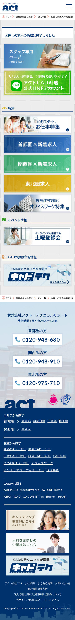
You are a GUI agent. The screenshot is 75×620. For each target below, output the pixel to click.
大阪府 (26, 429)
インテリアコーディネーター (24, 470)
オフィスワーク (42, 463)
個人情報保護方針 (38, 588)
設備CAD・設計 (39, 456)
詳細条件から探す (24, 16)
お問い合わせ (62, 583)
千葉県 (52, 421)
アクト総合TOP (13, 583)
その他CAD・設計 (16, 463)
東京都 (26, 421)
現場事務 (52, 470)
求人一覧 (42, 16)
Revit (58, 489)
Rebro (50, 496)
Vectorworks (29, 489)
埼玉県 (63, 421)
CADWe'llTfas (33, 496)
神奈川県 (39, 421)
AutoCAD (11, 489)
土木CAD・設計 (15, 456)
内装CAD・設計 (39, 449)
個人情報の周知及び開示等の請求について (37, 594)
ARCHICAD (12, 496)
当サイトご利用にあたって (31, 599)
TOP (8, 16)
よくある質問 (45, 583)
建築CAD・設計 (15, 449)
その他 (61, 496)
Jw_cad (46, 489)
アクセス (54, 599)
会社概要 (30, 583)
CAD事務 (59, 456)
